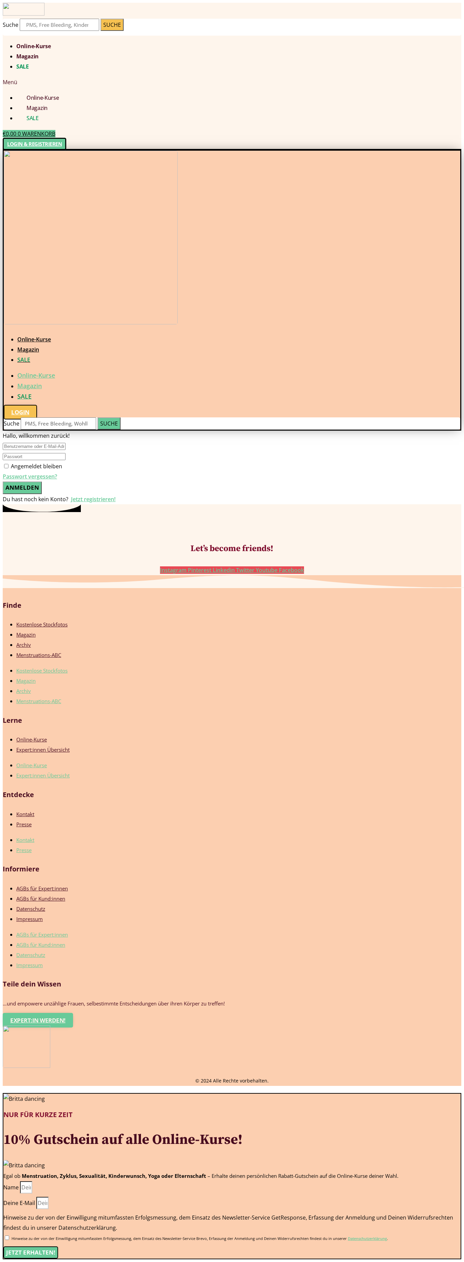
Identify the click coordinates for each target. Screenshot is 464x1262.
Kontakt (25, 814)
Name (11, 1187)
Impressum (29, 919)
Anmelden (22, 487)
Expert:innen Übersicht (43, 749)
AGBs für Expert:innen (42, 888)
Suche (10, 25)
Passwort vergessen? (30, 476)
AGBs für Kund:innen (40, 898)
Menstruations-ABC (38, 655)
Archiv (23, 644)
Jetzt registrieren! (93, 499)
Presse (24, 824)
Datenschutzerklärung (367, 1238)
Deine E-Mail (19, 1203)
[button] (232, 82)
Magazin (27, 56)
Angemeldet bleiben (36, 466)
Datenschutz (30, 908)
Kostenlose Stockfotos (42, 624)
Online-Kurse (33, 46)
